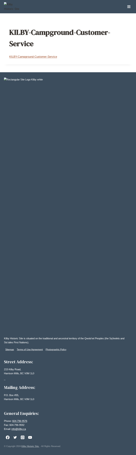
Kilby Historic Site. (30, 446)
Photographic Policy (56, 349)
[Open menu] (129, 6)
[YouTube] (30, 437)
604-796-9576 (19, 421)
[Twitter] (15, 437)
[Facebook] (7, 437)
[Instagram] (22, 437)
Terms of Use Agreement (30, 349)
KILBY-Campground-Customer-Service (33, 56)
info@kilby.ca (18, 429)
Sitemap (9, 349)
